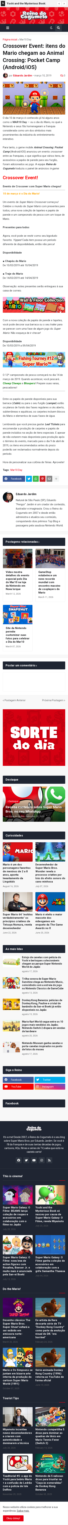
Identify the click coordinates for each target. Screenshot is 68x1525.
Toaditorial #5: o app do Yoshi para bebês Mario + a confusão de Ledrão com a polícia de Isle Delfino (17, 1482)
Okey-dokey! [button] (13, 1518)
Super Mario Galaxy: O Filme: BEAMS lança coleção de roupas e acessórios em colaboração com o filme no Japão (16, 1216)
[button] (59, 4)
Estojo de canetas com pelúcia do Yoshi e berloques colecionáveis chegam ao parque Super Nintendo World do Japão (42, 962)
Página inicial (10, 39)
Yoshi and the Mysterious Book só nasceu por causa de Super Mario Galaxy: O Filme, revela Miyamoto (49, 1214)
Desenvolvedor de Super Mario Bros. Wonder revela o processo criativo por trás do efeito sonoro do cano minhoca (50, 873)
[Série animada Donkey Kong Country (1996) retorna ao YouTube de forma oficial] (50, 1357)
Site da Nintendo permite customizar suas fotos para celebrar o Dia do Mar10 (17, 635)
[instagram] (42, 1160)
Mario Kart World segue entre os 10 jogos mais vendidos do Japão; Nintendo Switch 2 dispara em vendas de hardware (43, 1026)
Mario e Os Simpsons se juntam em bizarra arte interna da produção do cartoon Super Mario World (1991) (18, 1376)
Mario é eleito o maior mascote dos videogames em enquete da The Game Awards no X (49, 921)
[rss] (49, 1160)
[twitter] (26, 1160)
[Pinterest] (43, 479)
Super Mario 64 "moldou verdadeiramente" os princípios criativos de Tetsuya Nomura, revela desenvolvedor (18, 921)
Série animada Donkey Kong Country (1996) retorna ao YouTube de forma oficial (49, 1375)
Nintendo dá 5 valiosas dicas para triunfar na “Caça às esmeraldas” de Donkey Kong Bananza (49, 1482)
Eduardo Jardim (26, 494)
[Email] (49, 479)
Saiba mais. (23, 1510)
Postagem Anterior (15, 700)
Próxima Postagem (52, 700)
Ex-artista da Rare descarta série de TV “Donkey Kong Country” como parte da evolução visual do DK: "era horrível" (50, 1329)
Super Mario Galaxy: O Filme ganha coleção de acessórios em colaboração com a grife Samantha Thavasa (50, 1264)
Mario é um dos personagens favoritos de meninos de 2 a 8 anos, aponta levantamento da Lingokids (17, 873)
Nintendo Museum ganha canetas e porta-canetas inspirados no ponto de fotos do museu (42, 1046)
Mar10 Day (25, 39)
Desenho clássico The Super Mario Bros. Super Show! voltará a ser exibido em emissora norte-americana (16, 1329)
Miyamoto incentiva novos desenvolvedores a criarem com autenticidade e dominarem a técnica (17, 1436)
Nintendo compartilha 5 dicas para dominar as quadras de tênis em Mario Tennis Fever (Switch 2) (49, 1436)
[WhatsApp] (36, 479)
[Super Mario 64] (18, 901)
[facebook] (19, 1160)
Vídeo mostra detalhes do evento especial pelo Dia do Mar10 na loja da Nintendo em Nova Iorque (17, 580)
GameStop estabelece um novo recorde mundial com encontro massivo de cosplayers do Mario (49, 582)
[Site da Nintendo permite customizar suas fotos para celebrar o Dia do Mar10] (17, 614)
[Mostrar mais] (56, 479)
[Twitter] (29, 479)
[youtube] (34, 1160)
